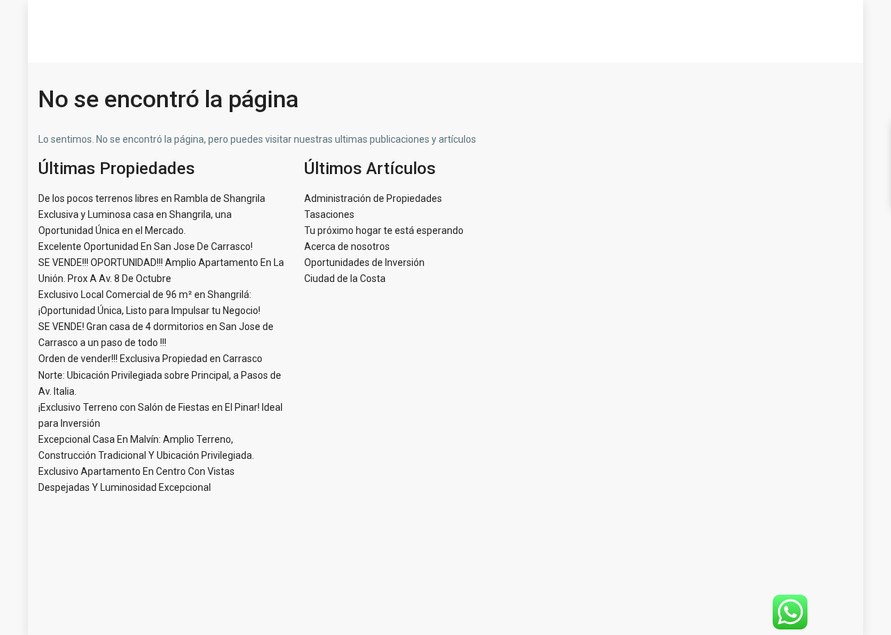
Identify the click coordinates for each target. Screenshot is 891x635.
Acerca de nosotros (347, 246)
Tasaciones (329, 214)
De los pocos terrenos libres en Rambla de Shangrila (151, 198)
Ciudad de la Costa (345, 278)
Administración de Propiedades (373, 198)
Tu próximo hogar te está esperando (384, 230)
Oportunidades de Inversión (364, 262)
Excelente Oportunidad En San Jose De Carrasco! (145, 246)
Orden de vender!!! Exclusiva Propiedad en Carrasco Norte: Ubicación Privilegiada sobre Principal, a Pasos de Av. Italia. (159, 374)
